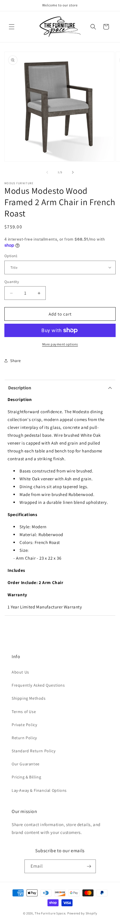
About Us (20, 672)
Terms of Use (24, 711)
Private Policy (24, 724)
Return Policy (24, 737)
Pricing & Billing (26, 777)
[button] (11, 26)
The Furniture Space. (50, 913)
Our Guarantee (26, 764)
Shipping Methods (29, 698)
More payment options (60, 344)
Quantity (11, 281)
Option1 (11, 255)
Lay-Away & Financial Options (39, 790)
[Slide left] (47, 172)
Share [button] (15, 360)
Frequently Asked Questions (38, 685)
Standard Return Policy (33, 750)
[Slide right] (72, 172)
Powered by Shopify (82, 913)
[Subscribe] (89, 866)
